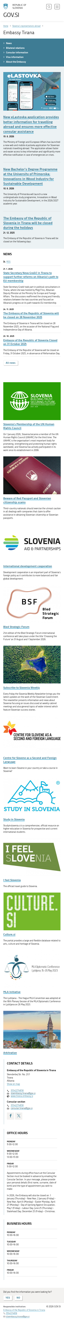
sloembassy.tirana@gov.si (23, 1093)
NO (18, 1297)
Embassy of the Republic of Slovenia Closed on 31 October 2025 (30, 342)
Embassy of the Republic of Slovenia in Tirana (24, 1310)
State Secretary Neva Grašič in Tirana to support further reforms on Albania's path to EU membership (30, 277)
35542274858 (17, 1090)
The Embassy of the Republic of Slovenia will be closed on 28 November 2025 (31, 315)
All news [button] (10, 362)
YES (8, 1297)
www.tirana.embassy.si (22, 1096)
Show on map (13, 1084)
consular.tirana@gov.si (21, 1108)
